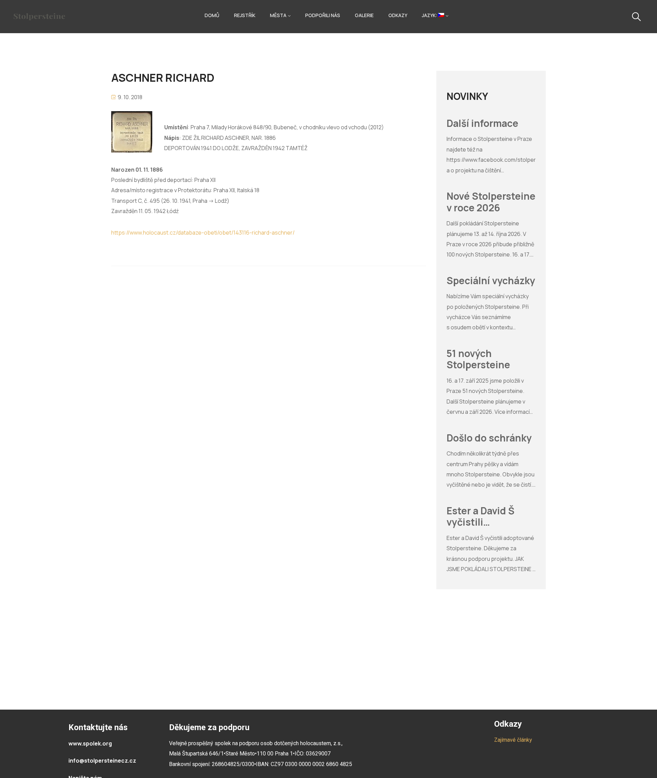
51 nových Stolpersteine (478, 359)
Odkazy (397, 15)
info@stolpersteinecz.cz (102, 760)
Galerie (364, 15)
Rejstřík (244, 15)
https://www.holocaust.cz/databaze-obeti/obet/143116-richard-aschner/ (203, 232)
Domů (212, 15)
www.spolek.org (90, 743)
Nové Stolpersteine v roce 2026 (491, 201)
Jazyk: (430, 15)
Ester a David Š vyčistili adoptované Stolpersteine (480, 516)
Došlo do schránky (489, 438)
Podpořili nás (322, 15)
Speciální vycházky (491, 281)
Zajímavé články (513, 740)
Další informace (482, 123)
